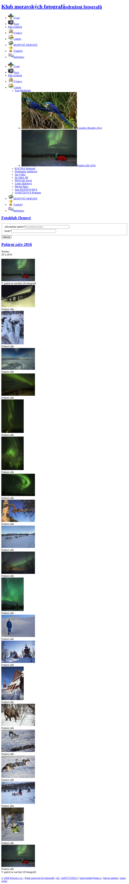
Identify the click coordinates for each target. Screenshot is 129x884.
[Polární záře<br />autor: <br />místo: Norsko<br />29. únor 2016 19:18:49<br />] (18, 306)
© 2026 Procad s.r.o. (12, 878)
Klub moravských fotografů (39, 878)
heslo (8, 230)
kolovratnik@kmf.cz (90, 878)
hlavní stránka (110, 878)
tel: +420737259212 (67, 878)
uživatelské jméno (15, 226)
